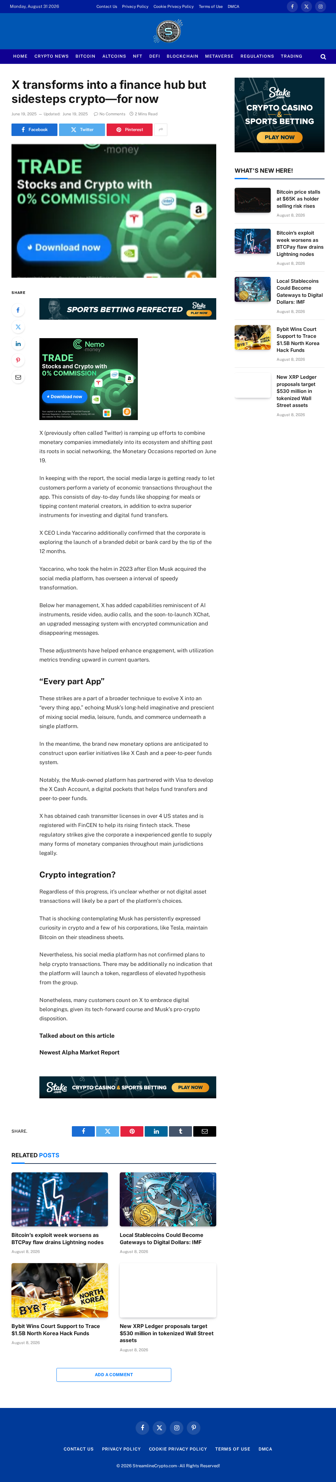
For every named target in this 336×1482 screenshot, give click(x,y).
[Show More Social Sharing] (160, 130)
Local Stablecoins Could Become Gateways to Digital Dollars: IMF (161, 1238)
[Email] (18, 376)
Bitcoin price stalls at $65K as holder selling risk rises (298, 199)
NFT (137, 56)
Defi (154, 56)
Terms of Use (211, 6)
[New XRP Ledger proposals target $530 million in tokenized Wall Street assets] (168, 1290)
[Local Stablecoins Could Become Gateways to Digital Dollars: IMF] (168, 1199)
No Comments (112, 114)
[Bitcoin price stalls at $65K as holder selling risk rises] (253, 200)
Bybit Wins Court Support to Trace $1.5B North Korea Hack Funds (55, 1330)
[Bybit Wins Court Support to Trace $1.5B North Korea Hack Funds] (59, 1290)
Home (20, 56)
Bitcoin (85, 56)
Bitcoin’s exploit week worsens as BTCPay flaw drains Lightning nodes (57, 1238)
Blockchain (182, 56)
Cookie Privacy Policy (174, 6)
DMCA (234, 6)
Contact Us (106, 6)
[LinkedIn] (18, 343)
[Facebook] (18, 310)
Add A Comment (114, 1374)
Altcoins (114, 56)
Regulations (257, 56)
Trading (292, 56)
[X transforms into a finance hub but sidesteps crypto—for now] (113, 211)
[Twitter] (18, 326)
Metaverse (219, 56)
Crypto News (51, 56)
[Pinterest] (18, 360)
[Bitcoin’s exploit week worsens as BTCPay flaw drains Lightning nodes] (59, 1199)
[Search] (322, 56)
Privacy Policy (135, 6)
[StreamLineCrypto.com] (168, 31)
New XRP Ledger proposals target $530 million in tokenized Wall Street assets (167, 1333)
